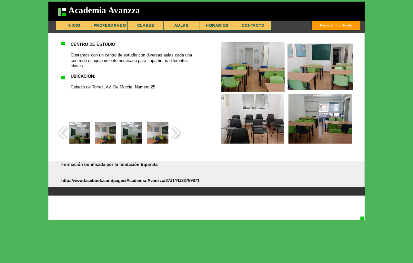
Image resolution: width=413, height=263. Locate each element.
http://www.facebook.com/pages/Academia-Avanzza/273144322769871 (130, 180)
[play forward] (175, 132)
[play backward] (63, 132)
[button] (79, 133)
